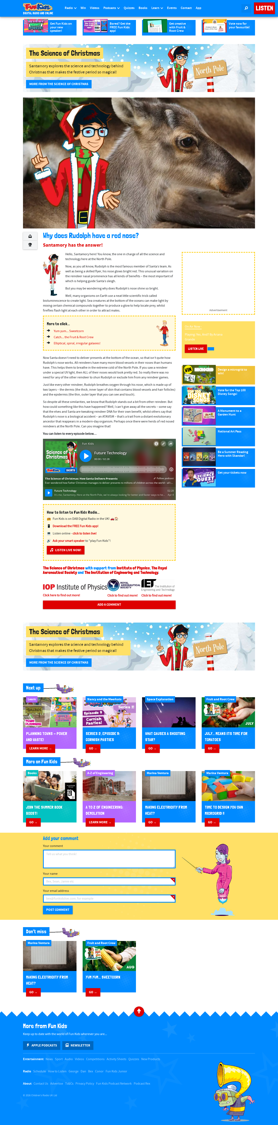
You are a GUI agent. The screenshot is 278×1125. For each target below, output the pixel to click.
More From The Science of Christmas (58, 84)
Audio (69, 1059)
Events (172, 8)
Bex (90, 1071)
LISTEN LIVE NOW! (68, 550)
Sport (59, 1059)
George (74, 1071)
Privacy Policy (85, 1084)
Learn (155, 8)
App (198, 8)
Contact (186, 8)
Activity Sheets (116, 1059)
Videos (94, 8)
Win (83, 8)
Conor (99, 1071)
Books (143, 8)
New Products (150, 1059)
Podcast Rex (142, 1084)
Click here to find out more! (61, 595)
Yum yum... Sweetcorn (69, 331)
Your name (50, 874)
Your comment (53, 846)
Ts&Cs (69, 1084)
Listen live (196, 349)
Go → (93, 748)
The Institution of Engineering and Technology (121, 572)
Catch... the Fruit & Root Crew (73, 337)
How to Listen (57, 1071)
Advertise (56, 1084)
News (49, 1059)
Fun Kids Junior (116, 1071)
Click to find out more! (122, 595)
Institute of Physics (133, 567)
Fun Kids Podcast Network (114, 1084)
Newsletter (80, 1045)
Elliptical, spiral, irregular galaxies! (77, 343)
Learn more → (40, 748)
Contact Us (41, 1084)
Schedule (39, 1071)
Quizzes (129, 8)
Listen (264, 8)
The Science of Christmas (63, 567)
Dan (83, 1071)
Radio (69, 8)
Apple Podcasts (44, 1045)
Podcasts (110, 8)
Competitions (95, 1059)
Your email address (56, 891)
